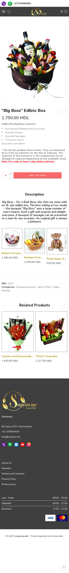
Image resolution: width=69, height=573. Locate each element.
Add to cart (37, 175)
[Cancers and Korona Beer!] (18, 331)
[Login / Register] (61, 11)
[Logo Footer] (19, 401)
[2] (34, 60)
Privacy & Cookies (14, 543)
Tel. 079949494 (10, 431)
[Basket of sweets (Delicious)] (12, 238)
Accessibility (57, 543)
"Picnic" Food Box (46, 356)
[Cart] (65, 12)
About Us (7, 463)
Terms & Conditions (37, 543)
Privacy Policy (9, 478)
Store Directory (29, 550)
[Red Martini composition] (65, 111)
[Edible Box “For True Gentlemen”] (60, 111)
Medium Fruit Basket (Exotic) (34, 257)
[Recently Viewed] (63, 567)
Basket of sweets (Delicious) (12, 253)
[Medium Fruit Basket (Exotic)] (34, 240)
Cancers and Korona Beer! (18, 356)
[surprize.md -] (39, 11)
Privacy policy (9, 484)
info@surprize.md (11, 436)
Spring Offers (44, 287)
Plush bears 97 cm (57, 259)
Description (34, 194)
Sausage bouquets (26, 287)
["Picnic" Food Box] (51, 331)
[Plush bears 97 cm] (57, 241)
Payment (6, 468)
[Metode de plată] (56, 517)
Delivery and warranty (13, 473)
